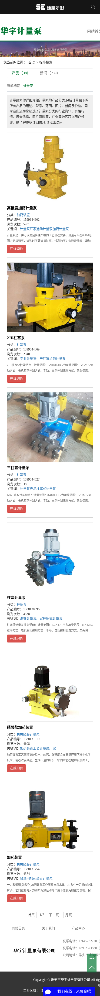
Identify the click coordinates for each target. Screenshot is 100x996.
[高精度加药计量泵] (50, 167)
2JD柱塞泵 (16, 338)
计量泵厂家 (28, 229)
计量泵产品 (28, 489)
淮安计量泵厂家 (31, 618)
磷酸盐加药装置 (20, 727)
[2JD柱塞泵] (50, 297)
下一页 (54, 915)
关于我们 (48, 928)
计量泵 (48, 878)
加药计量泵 (61, 229)
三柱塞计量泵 (18, 468)
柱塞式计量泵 (46, 489)
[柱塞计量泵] (50, 557)
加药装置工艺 (30, 748)
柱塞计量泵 (16, 598)
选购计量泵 (44, 229)
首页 (31, 915)
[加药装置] (50, 817)
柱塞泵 (22, 345)
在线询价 (16, 249)
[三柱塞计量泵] (50, 427)
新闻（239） (50, 73)
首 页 (32, 62)
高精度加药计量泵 (22, 208)
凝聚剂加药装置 (31, 878)
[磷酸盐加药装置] (50, 687)
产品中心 (78, 928)
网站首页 (18, 928)
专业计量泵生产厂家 (34, 359)
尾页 (68, 915)
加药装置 (23, 215)
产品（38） (21, 73)
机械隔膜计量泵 (28, 734)
